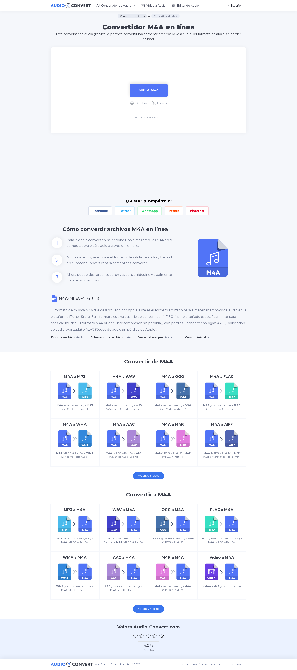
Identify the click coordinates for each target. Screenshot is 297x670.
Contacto (184, 664)
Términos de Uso (235, 664)
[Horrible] (135, 636)
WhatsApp (149, 211)
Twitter (125, 211)
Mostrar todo (148, 475)
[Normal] (148, 636)
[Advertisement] (148, 60)
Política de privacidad (207, 664)
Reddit (174, 211)
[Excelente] (161, 636)
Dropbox (141, 103)
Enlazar (162, 103)
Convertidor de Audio (116, 5)
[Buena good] (155, 636)
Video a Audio (156, 5)
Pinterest (197, 211)
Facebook (100, 211)
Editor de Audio (188, 5)
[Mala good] (142, 636)
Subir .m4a (149, 90)
